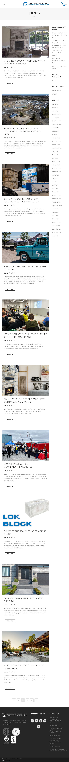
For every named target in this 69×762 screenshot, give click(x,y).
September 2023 (57, 124)
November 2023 (56, 121)
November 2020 (56, 198)
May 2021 (55, 185)
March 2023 (55, 134)
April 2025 (55, 111)
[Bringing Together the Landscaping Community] (25, 247)
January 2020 (56, 225)
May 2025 (55, 107)
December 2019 (56, 229)
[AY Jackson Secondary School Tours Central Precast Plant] (25, 315)
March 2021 (55, 192)
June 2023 (55, 131)
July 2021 (55, 178)
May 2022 (55, 154)
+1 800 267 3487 (59, 749)
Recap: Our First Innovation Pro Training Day (58, 61)
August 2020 (55, 209)
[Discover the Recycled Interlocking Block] (25, 512)
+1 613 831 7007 (56, 735)
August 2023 (55, 127)
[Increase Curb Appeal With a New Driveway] (25, 579)
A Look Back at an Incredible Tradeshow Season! (58, 53)
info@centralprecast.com (60, 750)
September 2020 (57, 205)
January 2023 (56, 138)
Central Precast (56, 90)
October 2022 (56, 144)
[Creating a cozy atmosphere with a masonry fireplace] (25, 42)
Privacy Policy (18, 758)
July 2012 (55, 236)
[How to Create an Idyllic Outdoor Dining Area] (25, 646)
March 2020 (55, 219)
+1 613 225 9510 (56, 725)
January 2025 (56, 117)
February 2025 (56, 114)
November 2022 (56, 141)
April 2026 (55, 104)
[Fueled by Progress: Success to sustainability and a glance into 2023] (25, 109)
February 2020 (56, 222)
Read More (10, 83)
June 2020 (55, 212)
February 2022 (56, 161)
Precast (54, 94)
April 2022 (55, 158)
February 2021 (56, 195)
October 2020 (56, 202)
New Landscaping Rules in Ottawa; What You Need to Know (59, 35)
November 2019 (56, 232)
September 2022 (57, 148)
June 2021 (55, 182)
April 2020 (55, 215)
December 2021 (56, 168)
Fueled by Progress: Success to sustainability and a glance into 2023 (23, 131)
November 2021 (56, 171)
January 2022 (56, 165)
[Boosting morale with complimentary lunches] (25, 445)
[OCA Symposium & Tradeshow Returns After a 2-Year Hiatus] (25, 180)
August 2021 (55, 175)
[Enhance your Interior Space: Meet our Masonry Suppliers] (25, 380)
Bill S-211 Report (6, 760)
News (53, 80)
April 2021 (55, 188)
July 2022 (55, 151)
